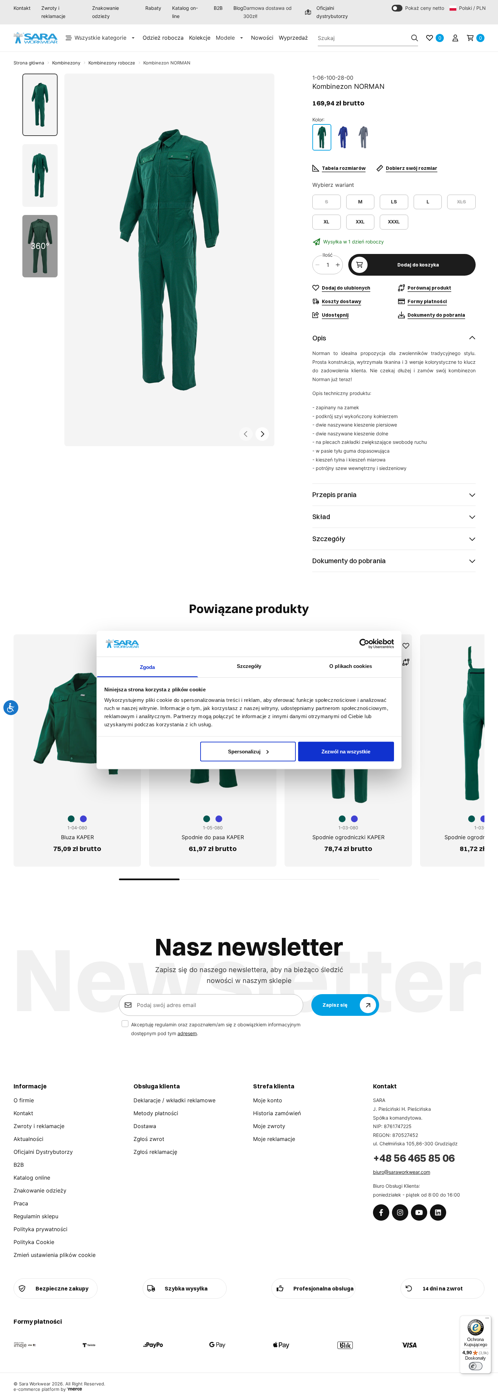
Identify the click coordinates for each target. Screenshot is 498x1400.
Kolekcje (199, 37)
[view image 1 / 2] (169, 260)
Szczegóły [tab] (249, 666)
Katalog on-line (185, 12)
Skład (321, 516)
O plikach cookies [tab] (350, 666)
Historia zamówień (277, 1113)
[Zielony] (321, 137)
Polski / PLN (471, 8)
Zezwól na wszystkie (345, 751)
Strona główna (29, 62)
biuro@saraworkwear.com (401, 1172)
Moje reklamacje (274, 1139)
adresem (187, 1033)
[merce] (74, 1389)
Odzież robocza (163, 37)
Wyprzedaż (293, 37)
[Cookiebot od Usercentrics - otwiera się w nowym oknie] (364, 643)
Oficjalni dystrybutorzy (332, 12)
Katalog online (32, 1177)
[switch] (475, 1366)
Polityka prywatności (40, 1229)
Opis (319, 338)
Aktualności (28, 1139)
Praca (21, 1203)
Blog (238, 8)
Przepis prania (334, 494)
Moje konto (267, 1100)
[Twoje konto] (455, 38)
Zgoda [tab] (147, 667)
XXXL (394, 222)
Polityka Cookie (34, 1242)
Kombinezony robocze (111, 62)
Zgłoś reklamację (155, 1151)
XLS (461, 202)
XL (326, 222)
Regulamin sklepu (36, 1216)
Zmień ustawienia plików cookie (55, 1254)
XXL (360, 222)
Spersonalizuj (244, 751)
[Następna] (262, 434)
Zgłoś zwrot (148, 1139)
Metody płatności (155, 1113)
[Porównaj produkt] (405, 662)
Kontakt (22, 8)
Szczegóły (328, 538)
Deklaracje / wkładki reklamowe (174, 1100)
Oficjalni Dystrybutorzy (43, 1151)
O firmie (24, 1100)
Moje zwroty (269, 1126)
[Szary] (363, 137)
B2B (218, 8)
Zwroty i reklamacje (53, 12)
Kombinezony (66, 62)
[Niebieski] (343, 137)
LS (394, 202)
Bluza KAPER (77, 837)
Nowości (262, 37)
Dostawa (144, 1126)
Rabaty (153, 8)
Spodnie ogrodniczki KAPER (348, 837)
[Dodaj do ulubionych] (405, 646)
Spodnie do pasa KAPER (213, 837)
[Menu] (487, 1320)
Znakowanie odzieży (105, 12)
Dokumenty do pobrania (349, 560)
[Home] (36, 38)
